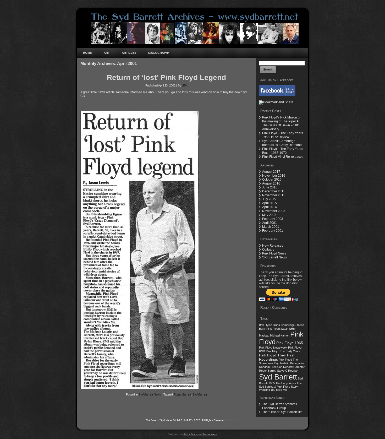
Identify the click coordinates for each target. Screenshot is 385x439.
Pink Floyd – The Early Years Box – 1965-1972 (282, 151)
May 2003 (269, 215)
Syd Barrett (199, 394)
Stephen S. (233, 420)
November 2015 (273, 195)
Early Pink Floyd (269, 328)
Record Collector (294, 366)
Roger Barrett (182, 394)
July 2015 (269, 199)
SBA (185, 85)
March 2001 (270, 227)
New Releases (272, 245)
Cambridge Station (292, 325)
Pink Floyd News (274, 253)
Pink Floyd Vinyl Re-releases (282, 157)
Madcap (264, 335)
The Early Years (286, 383)
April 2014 (269, 207)
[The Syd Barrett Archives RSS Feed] (82, 424)
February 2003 (272, 219)
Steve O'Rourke (287, 370)
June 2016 (269, 187)
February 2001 (272, 230)
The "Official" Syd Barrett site (282, 412)
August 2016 (271, 183)
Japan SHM (287, 328)
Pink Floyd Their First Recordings (276, 357)
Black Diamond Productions (200, 434)
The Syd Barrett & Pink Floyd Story (280, 385)
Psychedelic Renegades (289, 363)
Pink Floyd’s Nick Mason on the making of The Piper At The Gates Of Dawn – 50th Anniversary (281, 123)
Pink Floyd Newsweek (273, 347)
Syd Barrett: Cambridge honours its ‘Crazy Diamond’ (282, 143)
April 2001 (269, 223)
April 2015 (269, 203)
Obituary (268, 249)
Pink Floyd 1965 (289, 343)
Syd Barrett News (150, 394)
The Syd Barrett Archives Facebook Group (279, 406)
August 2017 (271, 172)
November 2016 (273, 175)
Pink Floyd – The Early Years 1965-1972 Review (282, 135)
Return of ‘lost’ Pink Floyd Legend (166, 77)
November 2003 (273, 211)
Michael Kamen (279, 335)
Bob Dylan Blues (269, 325)
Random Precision (270, 366)
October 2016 (272, 179)
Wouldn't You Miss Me (273, 389)
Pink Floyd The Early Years (283, 351)
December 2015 (273, 191)
